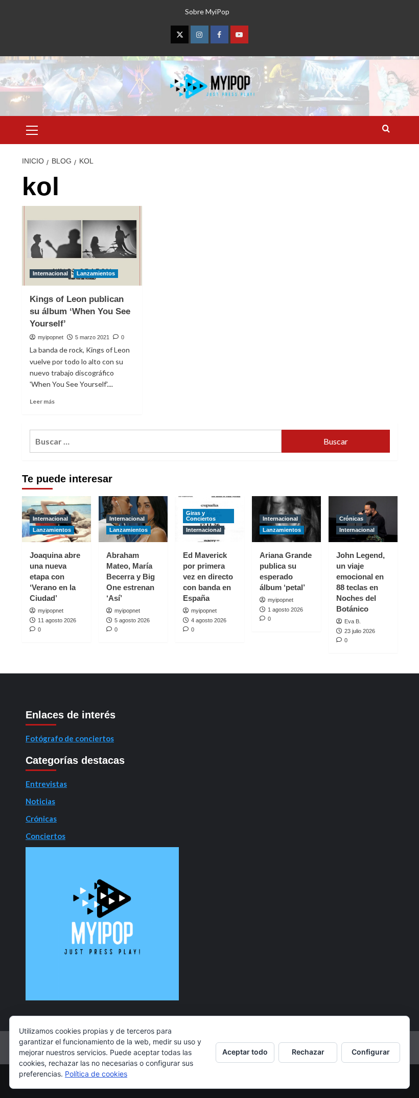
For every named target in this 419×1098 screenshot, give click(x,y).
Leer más (42, 401)
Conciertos (45, 835)
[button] (32, 129)
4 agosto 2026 (208, 620)
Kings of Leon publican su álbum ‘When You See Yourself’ (80, 311)
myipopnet (50, 337)
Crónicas (351, 519)
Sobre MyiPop (207, 11)
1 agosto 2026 (285, 609)
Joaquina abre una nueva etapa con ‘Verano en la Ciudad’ (55, 576)
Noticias (40, 801)
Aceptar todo (245, 1051)
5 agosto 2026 (132, 620)
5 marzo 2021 (92, 337)
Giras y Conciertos (201, 516)
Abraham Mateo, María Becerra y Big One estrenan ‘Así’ (130, 576)
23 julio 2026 (359, 631)
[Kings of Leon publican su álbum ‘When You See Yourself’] (82, 246)
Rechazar (308, 1051)
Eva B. (352, 621)
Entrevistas (46, 783)
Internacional (50, 273)
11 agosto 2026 (57, 620)
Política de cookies (96, 1073)
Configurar (371, 1051)
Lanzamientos (96, 273)
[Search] (386, 129)
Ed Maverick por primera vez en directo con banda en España (208, 576)
